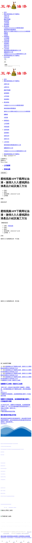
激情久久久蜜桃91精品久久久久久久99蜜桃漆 (17, 31)
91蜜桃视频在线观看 (12, 536)
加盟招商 (6, 41)
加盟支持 (6, 45)
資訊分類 (3, 172)
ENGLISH (7, 57)
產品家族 (6, 26)
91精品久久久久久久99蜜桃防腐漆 (14, 28)
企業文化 (6, 17)
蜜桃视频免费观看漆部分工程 (12, 50)
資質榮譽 (6, 21)
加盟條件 (6, 43)
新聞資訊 (6, 36)
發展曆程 (6, 24)
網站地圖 (3, 536)
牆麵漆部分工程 (8, 52)
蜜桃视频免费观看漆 (10, 29)
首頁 (5, 12)
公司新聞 (6, 38)
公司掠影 (6, 22)
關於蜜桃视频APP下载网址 (12, 14)
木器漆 (6, 34)
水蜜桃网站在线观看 (24, 536)
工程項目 (6, 48)
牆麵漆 (6, 33)
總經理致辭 (7, 19)
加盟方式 (6, 47)
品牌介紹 (6, 15)
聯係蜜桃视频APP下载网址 (12, 55)
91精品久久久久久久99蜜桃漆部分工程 (15, 53)
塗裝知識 (6, 40)
